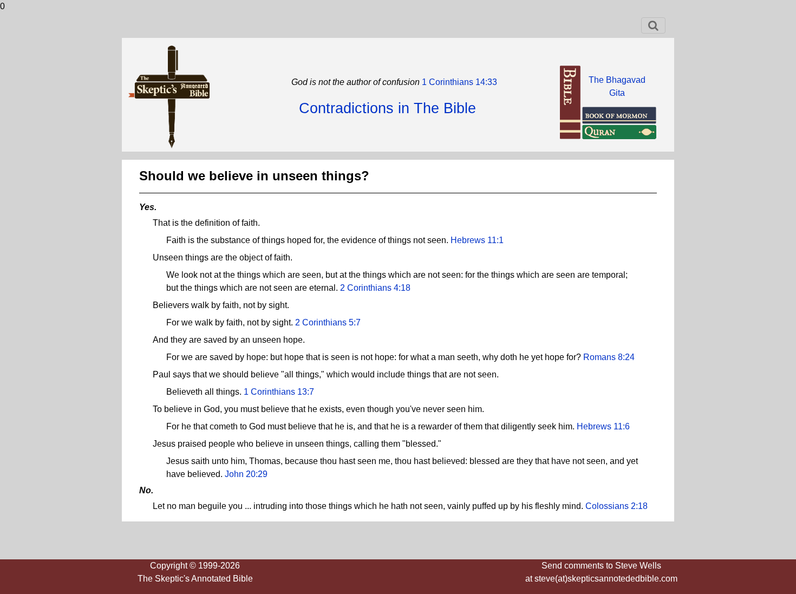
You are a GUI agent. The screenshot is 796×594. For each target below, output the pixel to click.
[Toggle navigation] (653, 25)
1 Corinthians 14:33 (458, 82)
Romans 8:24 (609, 357)
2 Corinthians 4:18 (375, 287)
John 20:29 (246, 474)
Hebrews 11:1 (477, 240)
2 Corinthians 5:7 (328, 322)
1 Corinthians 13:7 (279, 391)
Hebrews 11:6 (603, 426)
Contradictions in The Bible (387, 108)
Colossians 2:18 (616, 506)
